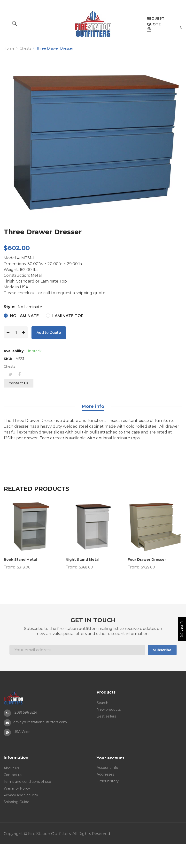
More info (93, 406)
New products (109, 709)
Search (102, 703)
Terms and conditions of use (27, 781)
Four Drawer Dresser (147, 559)
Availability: (14, 351)
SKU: (8, 359)
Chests (9, 366)
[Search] (14, 23)
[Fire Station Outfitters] (93, 23)
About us (11, 768)
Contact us (18, 383)
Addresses (105, 774)
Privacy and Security (21, 795)
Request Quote (155, 21)
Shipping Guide (16, 802)
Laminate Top (67, 316)
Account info (107, 767)
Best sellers (106, 716)
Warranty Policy (17, 788)
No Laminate (24, 316)
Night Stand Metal (82, 559)
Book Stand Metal (20, 559)
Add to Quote (49, 332)
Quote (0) (182, 629)
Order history (108, 781)
